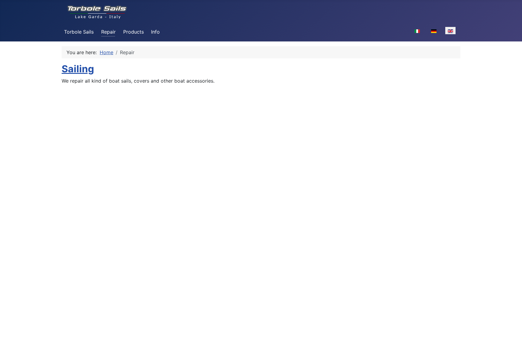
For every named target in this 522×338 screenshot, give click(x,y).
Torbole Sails (79, 32)
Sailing (78, 69)
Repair (108, 32)
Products (133, 32)
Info (155, 32)
